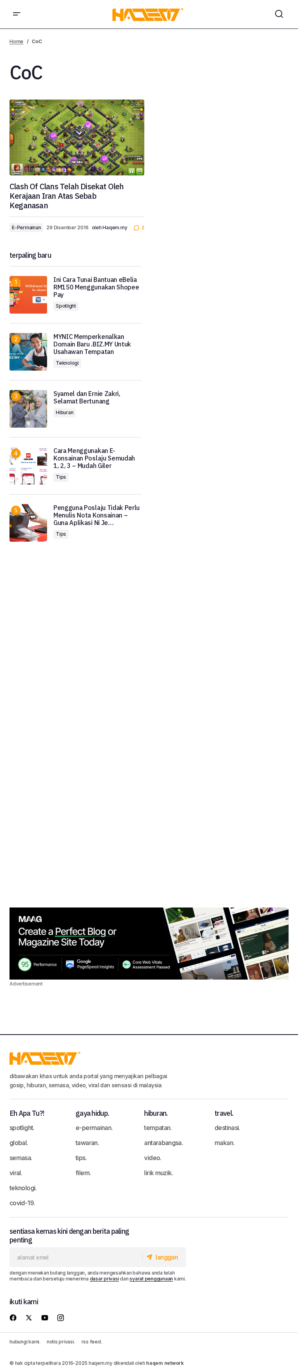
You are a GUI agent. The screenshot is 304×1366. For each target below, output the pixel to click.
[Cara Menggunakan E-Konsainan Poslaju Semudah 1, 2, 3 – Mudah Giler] (28, 466)
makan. (224, 1143)
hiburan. (155, 1113)
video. (152, 1158)
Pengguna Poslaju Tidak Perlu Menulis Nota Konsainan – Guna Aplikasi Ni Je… (96, 515)
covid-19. (22, 1203)
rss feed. (92, 1342)
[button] (16, 14)
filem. (83, 1173)
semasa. (21, 1158)
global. (19, 1143)
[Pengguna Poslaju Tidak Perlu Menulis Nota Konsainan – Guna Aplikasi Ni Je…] (28, 523)
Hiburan (64, 412)
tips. (81, 1158)
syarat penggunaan (151, 1279)
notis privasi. (61, 1342)
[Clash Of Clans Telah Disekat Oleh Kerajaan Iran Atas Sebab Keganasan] (77, 137)
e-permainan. (94, 1128)
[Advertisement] (224, 568)
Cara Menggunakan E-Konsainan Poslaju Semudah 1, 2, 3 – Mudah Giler (94, 458)
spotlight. (22, 1128)
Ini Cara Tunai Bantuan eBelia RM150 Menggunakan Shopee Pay (96, 287)
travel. (224, 1113)
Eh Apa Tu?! (27, 1113)
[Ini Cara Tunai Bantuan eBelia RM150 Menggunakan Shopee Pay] (28, 295)
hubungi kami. (25, 1342)
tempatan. (157, 1128)
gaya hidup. (92, 1113)
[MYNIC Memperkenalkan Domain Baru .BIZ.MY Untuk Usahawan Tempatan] (28, 352)
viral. (16, 1173)
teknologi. (23, 1188)
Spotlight (66, 306)
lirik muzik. (158, 1173)
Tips (61, 477)
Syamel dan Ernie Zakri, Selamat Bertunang (86, 397)
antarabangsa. (163, 1143)
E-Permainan (26, 227)
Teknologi (67, 363)
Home (16, 41)
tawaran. (87, 1143)
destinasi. (227, 1128)
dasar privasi (104, 1279)
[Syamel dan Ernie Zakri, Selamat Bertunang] (28, 409)
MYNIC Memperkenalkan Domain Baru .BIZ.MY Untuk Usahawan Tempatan (92, 344)
